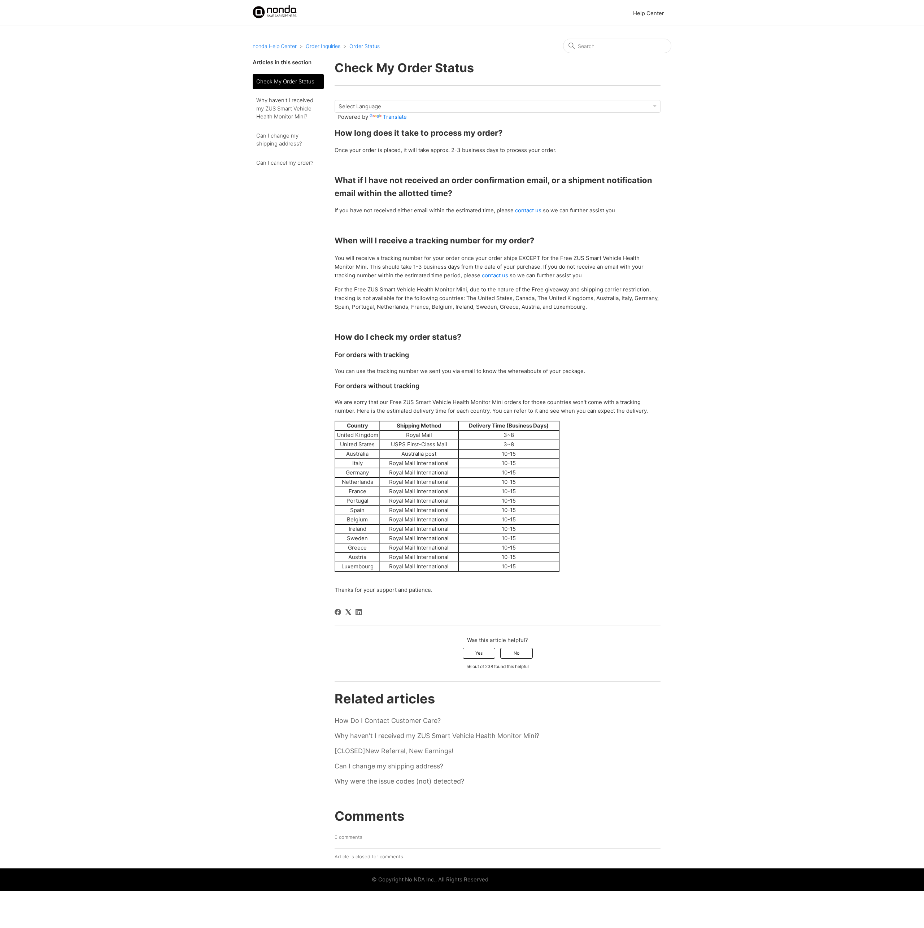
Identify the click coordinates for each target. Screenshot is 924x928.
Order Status (364, 46)
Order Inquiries (323, 46)
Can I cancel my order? (284, 162)
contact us (528, 210)
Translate (395, 116)
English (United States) (518, 880)
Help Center (648, 13)
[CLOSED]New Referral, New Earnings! (394, 751)
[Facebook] (338, 612)
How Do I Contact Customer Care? (388, 720)
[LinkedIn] (359, 612)
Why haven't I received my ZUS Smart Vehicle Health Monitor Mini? (284, 108)
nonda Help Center (275, 46)
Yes (479, 653)
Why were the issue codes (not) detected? (399, 781)
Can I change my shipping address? (279, 139)
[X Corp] (348, 612)
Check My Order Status (285, 81)
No (516, 653)
